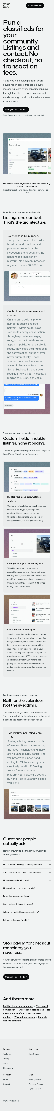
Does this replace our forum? (16, 896)
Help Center (34, 1054)
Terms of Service (36, 1084)
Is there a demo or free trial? (16, 920)
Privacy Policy (35, 1079)
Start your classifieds (15, 109)
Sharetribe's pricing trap (31, 1009)
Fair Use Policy (35, 1089)
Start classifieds (35, 5)
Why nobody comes (24, 1017)
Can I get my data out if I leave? (18, 904)
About (5, 1079)
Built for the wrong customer (18, 1006)
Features (7, 1054)
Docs (5, 1063)
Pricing (6, 1059)
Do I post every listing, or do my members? (23, 864)
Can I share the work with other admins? (22, 872)
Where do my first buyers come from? (21, 912)
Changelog (8, 1068)
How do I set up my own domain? (19, 888)
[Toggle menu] (48, 5)
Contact (6, 1084)
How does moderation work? (17, 880)
